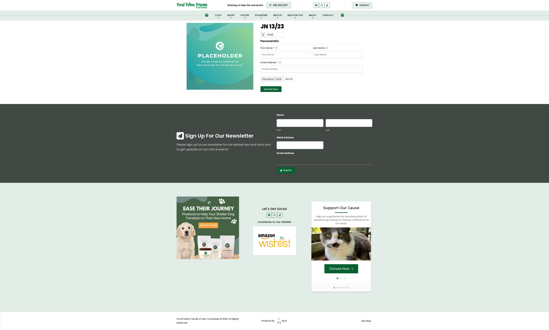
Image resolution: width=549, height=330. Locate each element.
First (279, 130)
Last (328, 130)
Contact (328, 15)
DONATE (364, 5)
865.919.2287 (280, 5)
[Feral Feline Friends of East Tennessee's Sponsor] (208, 227)
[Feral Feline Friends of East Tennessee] (192, 5)
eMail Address (286, 137)
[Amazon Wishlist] (274, 240)
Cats (218, 15)
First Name (267, 48)
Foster (245, 15)
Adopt (231, 15)
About (313, 15)
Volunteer (261, 15)
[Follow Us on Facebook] (316, 5)
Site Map (366, 321)
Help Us (277, 15)
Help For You (295, 15)
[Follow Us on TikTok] (327, 5)
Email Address (269, 62)
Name (280, 115)
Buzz (284, 320)
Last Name (319, 48)
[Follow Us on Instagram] (321, 5)
